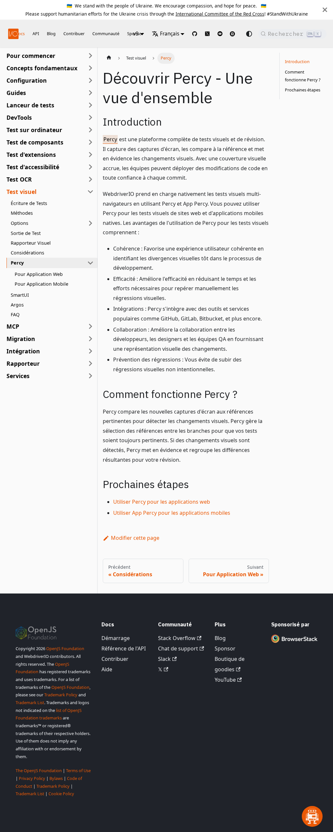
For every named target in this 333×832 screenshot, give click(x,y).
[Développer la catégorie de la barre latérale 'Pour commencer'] (90, 55)
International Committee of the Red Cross (220, 14)
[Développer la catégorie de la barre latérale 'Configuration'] (90, 80)
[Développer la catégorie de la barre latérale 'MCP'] (90, 326)
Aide (106, 669)
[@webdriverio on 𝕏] (207, 33)
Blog (51, 33)
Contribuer (74, 33)
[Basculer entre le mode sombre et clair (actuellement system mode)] (249, 34)
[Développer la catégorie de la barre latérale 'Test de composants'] (90, 142)
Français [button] (169, 33)
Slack (164, 658)
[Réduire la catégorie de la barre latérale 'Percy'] (90, 263)
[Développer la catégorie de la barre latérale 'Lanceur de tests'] (90, 105)
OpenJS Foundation (65, 648)
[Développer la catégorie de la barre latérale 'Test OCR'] (90, 179)
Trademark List (30, 702)
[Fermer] (325, 10)
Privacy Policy (32, 778)
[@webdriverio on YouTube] (220, 33)
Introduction (297, 61)
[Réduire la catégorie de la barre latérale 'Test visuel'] (90, 191)
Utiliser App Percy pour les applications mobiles (171, 512)
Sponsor (225, 648)
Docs (20, 33)
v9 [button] (136, 33)
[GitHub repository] (194, 33)
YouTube (225, 679)
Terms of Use (78, 770)
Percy (110, 139)
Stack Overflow (176, 638)
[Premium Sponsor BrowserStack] (294, 642)
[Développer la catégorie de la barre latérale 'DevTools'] (90, 117)
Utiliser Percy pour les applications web (161, 501)
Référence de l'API (123, 648)
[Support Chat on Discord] (235, 34)
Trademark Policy (60, 695)
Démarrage (115, 638)
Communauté (105, 33)
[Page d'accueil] (109, 58)
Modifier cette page (135, 537)
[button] (50, 68)
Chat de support (178, 648)
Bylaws (56, 778)
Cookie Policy (61, 794)
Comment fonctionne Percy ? (303, 76)
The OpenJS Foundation (39, 770)
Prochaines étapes (302, 90)
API (36, 33)
